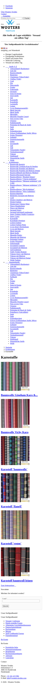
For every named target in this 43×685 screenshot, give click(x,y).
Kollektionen (12, 162)
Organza (13, 121)
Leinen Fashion (15, 223)
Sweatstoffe (14, 144)
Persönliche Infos (12, 647)
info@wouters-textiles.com (16, 678)
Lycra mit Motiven (17, 229)
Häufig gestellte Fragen (14, 623)
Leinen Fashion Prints (18, 225)
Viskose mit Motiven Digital (20, 258)
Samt (12, 127)
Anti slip (13, 71)
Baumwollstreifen (16, 194)
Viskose (13, 154)
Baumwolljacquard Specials (20, 175)
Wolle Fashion (15, 260)
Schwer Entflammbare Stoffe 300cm (23, 133)
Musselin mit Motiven (18, 237)
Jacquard (13, 92)
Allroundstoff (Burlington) (19, 69)
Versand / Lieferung (13, 621)
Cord (12, 81)
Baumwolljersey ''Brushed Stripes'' (22, 177)
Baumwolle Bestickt (17, 164)
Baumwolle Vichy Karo (14, 432)
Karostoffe (14, 100)
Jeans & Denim (15, 94)
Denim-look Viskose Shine (20, 204)
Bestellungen (10, 652)
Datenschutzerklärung (13, 627)
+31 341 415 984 (12, 676)
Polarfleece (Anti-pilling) (19, 312)
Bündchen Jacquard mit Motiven (22, 196)
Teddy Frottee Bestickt (18, 252)
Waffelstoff (14, 156)
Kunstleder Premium (17, 221)
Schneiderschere (16, 131)
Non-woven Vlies (16, 119)
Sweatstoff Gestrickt (17, 246)
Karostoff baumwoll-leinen (17, 580)
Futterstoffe (14, 89)
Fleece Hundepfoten (17, 206)
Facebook (9, 6)
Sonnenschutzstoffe (17, 139)
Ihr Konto (4, 639)
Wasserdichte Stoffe (17, 158)
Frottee (12, 87)
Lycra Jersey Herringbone (19, 227)
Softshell (13, 137)
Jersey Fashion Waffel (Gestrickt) (22, 214)
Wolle (12, 160)
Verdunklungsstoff (16, 152)
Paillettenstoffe (15, 123)
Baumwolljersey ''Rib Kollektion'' (22, 189)
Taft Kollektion (15, 250)
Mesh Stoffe (14, 112)
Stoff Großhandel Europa (15, 633)
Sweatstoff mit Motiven (18, 248)
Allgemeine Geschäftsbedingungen (18, 625)
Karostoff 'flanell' (11, 506)
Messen (8, 631)
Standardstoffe (13, 262)
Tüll (11, 148)
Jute (11, 98)
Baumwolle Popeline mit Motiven (22, 169)
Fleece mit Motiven (17, 208)
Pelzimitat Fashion (16, 239)
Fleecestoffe (14, 85)
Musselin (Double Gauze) (19, 117)
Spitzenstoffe (14, 243)
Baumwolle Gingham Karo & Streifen (24, 166)
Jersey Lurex (14, 216)
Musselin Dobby (16, 235)
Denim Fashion (15, 202)
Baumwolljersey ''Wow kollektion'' (22, 191)
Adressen (9, 656)
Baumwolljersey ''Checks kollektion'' (23, 179)
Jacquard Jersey (15, 210)
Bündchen (14, 75)
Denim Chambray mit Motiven (21, 200)
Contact (4, 14)
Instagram (9, 8)
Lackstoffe (14, 104)
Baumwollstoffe (16, 73)
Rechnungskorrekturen (14, 654)
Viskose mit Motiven (17, 256)
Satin (12, 129)
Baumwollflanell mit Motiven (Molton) (24, 173)
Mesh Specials (15, 110)
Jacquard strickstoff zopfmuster (21, 212)
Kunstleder (14, 102)
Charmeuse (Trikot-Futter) (19, 77)
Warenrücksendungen (13, 649)
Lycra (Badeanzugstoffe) (19, 108)
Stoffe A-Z (11, 67)
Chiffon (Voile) (15, 79)
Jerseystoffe (14, 96)
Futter (12, 283)
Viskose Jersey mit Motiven (20, 254)
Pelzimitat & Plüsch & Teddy (20, 125)
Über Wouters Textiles (9, 12)
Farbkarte (13, 277)
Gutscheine (10, 658)
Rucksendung (10, 629)
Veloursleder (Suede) (17, 150)
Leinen (12, 106)
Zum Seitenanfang (8, 585)
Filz (11, 83)
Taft (11, 146)
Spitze (12, 141)
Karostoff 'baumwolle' (14, 469)
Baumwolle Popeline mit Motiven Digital (25, 171)
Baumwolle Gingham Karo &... (19, 395)
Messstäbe (14, 114)
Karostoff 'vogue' (11, 543)
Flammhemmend (12, 636)
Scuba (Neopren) (16, 135)
